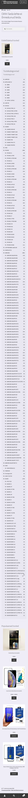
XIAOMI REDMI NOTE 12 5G (13, 581)
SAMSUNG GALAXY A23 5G (12, 302)
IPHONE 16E (10, 213)
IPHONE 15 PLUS (11, 195)
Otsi (14, 795)
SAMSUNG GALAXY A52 (12, 344)
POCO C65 (9, 481)
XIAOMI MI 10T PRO (11, 526)
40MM (8, 87)
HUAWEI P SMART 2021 (12, 137)
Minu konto (4, 795)
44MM (8, 95)
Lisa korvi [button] (14, 735)
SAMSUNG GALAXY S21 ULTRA (13, 402)
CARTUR (7, 103)
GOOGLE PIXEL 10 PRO (12, 111)
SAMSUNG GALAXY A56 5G (12, 358)
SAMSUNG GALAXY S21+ (12, 405)
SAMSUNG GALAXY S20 (12, 386)
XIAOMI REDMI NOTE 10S (12, 565)
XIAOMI (6, 478)
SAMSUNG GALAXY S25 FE (12, 439)
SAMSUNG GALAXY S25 (12, 436)
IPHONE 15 (9, 192)
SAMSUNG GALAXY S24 (12, 426)
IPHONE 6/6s (10, 226)
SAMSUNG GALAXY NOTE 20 (13, 379)
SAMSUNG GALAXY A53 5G (12, 350)
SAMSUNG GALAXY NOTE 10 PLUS (14, 376)
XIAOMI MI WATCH (11, 528)
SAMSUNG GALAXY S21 (12, 397)
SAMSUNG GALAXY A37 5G (12, 337)
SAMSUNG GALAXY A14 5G (12, 276)
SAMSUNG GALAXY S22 (12, 407)
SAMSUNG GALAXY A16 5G (12, 281)
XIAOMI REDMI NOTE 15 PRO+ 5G (14, 612)
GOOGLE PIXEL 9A (11, 124)
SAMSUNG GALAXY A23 (12, 300)
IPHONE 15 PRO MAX (11, 200)
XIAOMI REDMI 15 (11, 549)
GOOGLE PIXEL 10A (11, 116)
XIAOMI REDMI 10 (11, 534)
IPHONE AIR (10, 231)
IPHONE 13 (9, 171)
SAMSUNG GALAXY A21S (12, 292)
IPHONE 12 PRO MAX (11, 168)
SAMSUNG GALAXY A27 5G (12, 310)
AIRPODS (7, 79)
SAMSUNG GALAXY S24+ (12, 434)
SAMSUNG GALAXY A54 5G (12, 352)
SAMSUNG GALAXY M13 (12, 368)
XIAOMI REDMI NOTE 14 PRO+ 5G (14, 605)
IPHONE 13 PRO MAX (11, 179)
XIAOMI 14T (9, 494)
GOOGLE (7, 105)
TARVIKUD (7, 471)
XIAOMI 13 (9, 484)
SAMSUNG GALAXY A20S (12, 289)
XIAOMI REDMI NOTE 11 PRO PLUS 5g (15, 573)
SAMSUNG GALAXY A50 (12, 339)
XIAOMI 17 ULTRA (11, 513)
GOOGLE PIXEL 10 (11, 108)
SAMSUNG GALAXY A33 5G (12, 326)
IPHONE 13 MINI (10, 174)
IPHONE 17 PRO (10, 218)
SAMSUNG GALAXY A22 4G (12, 295)
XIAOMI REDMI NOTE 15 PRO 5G (14, 610)
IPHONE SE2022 (10, 237)
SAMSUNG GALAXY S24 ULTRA (13, 431)
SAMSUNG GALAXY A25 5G (12, 305)
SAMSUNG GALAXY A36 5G (12, 334)
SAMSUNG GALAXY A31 (12, 318)
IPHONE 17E (10, 224)
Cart (21, 794)
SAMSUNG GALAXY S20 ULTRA (13, 392)
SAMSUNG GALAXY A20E (12, 287)
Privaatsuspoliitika (6, 790)
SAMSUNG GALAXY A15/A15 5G (13, 279)
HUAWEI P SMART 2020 (12, 134)
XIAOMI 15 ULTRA (11, 502)
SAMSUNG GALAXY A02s (12, 255)
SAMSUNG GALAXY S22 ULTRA (13, 410)
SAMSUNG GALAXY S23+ (12, 423)
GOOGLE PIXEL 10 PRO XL (13, 113)
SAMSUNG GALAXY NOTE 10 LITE (14, 373)
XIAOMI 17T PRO (10, 518)
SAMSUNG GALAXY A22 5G (12, 297)
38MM (8, 84)
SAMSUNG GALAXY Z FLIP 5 (13, 460)
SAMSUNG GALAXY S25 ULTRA (13, 442)
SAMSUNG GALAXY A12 (12, 266)
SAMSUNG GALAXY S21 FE (12, 400)
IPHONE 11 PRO (10, 155)
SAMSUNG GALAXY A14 (12, 274)
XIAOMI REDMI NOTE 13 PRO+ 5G (14, 597)
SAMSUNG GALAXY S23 (12, 415)
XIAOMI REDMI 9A (11, 557)
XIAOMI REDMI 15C (11, 552)
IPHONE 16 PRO (10, 208)
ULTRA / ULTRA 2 (10, 100)
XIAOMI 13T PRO (10, 489)
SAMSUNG (7, 253)
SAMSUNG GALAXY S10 (12, 384)
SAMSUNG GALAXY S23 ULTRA (13, 421)
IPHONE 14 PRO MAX (11, 189)
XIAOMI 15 (9, 499)
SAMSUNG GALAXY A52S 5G (13, 347)
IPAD (6, 147)
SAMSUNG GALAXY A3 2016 (13, 313)
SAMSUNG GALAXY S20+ (12, 394)
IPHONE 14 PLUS (11, 184)
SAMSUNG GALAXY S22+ (12, 413)
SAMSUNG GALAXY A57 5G (12, 360)
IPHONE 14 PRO (10, 187)
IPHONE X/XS (10, 239)
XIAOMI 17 (9, 510)
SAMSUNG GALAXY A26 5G (12, 308)
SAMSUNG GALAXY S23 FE (12, 418)
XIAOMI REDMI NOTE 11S (12, 576)
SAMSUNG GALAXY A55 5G (12, 355)
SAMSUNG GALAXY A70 (12, 363)
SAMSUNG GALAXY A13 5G (12, 271)
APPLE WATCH (8, 82)
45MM (8, 97)
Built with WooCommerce (17, 790)
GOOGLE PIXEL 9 (10, 118)
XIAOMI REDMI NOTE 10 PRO (13, 563)
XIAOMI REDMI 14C (11, 547)
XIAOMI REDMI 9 (10, 555)
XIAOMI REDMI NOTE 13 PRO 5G (14, 594)
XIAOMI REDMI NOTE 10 (12, 560)
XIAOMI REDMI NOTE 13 (12, 589)
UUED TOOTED (8, 476)
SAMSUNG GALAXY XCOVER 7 (13, 455)
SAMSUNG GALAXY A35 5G (12, 331)
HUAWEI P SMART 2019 (12, 132)
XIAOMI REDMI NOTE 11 (12, 568)
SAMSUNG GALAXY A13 (12, 268)
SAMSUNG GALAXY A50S (12, 342)
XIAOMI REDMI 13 (11, 542)
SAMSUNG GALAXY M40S (12, 371)
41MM (8, 90)
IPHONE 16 (9, 203)
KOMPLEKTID (8, 250)
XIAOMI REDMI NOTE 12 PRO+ (14, 586)
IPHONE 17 (9, 216)
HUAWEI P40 (10, 139)
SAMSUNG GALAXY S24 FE (12, 428)
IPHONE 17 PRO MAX (11, 221)
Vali (7, 63)
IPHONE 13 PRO (10, 176)
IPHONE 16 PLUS (11, 205)
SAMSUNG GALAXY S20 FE (12, 389)
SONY (6, 465)
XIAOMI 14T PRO (10, 497)
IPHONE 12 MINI (10, 163)
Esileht (4, 10)
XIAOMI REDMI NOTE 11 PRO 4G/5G (15, 570)
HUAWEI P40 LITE (11, 142)
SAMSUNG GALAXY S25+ (12, 444)
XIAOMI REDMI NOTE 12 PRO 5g (14, 584)
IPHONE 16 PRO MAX (11, 210)
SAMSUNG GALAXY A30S (12, 316)
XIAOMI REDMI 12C (11, 539)
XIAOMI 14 (9, 492)
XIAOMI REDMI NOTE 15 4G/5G (14, 607)
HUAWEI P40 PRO (11, 145)
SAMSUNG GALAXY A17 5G (12, 284)
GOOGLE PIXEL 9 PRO (12, 121)
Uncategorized (8, 473)
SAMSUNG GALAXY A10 (12, 263)
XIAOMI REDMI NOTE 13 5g (13, 591)
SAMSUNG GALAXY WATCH (11, 463)
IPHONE (7, 150)
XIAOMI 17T (9, 515)
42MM (8, 92)
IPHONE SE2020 (10, 234)
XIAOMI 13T (9, 486)
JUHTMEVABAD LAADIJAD (11, 247)
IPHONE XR (9, 242)
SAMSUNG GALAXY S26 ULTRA (13, 450)
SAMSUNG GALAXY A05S (12, 260)
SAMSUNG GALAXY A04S (12, 258)
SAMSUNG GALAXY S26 (12, 447)
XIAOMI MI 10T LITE (11, 523)
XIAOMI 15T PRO (10, 507)
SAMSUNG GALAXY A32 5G (12, 323)
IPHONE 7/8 (9, 229)
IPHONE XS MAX (10, 245)
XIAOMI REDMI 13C (11, 544)
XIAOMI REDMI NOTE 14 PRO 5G (14, 602)
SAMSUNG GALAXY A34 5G (12, 329)
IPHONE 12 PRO (10, 166)
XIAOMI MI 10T (10, 520)
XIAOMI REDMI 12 (11, 536)
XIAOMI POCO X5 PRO (12, 531)
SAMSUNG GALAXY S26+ (12, 452)
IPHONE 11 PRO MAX (11, 158)
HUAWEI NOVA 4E (11, 129)
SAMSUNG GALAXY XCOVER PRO (14, 457)
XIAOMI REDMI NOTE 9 (12, 615)
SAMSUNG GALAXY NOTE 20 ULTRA (15, 381)
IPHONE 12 (9, 161)
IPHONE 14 (9, 182)
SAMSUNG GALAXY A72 (12, 365)
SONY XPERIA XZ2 (11, 468)
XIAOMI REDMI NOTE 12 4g (13, 578)
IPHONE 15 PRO (10, 197)
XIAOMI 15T (9, 505)
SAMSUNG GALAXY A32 (12, 321)
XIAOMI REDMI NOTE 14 (12, 599)
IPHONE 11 (9, 153)
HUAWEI (7, 126)
